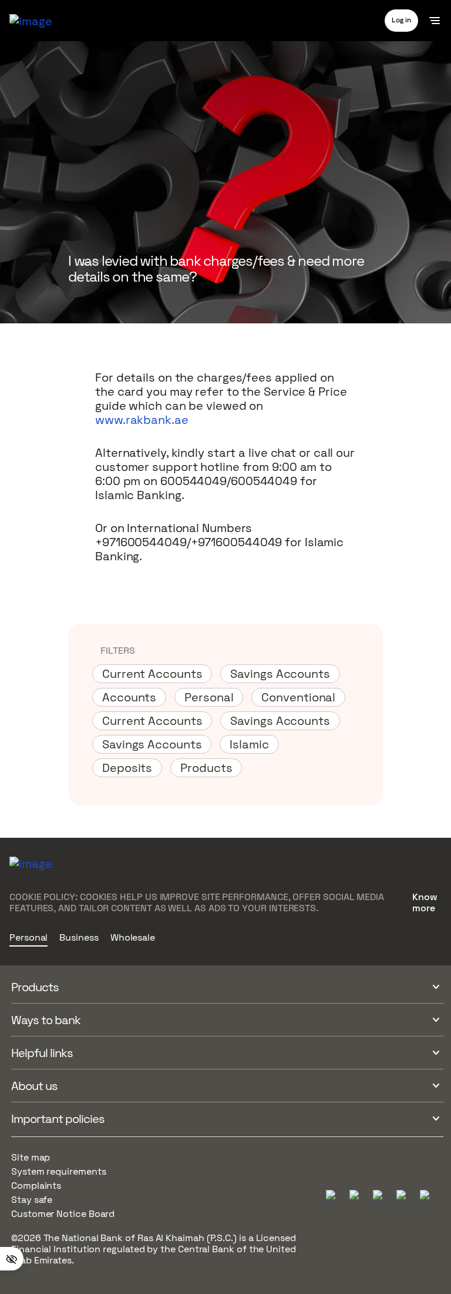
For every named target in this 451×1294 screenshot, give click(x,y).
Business (78, 938)
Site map (30, 1157)
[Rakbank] (30, 873)
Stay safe (31, 1199)
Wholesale (132, 938)
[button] (401, 20)
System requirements (58, 1171)
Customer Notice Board (63, 1214)
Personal (28, 938)
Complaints (36, 1185)
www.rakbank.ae (142, 419)
